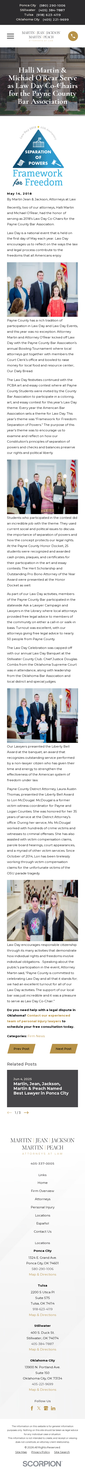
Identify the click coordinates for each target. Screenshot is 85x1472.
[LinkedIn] (53, 1408)
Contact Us (42, 1231)
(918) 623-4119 (48, 14)
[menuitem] (21, 1452)
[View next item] (26, 1112)
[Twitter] (39, 1408)
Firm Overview (42, 1191)
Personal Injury (42, 1207)
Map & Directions (42, 1274)
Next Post (63, 1049)
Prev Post (21, 1049)
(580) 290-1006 (52, 5)
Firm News (36, 1036)
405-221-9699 (42, 1384)
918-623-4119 (43, 1309)
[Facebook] (32, 1408)
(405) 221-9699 (56, 19)
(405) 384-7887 (52, 10)
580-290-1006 (42, 1269)
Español (42, 1223)
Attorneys (42, 1199)
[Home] (41, 36)
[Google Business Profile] (46, 1408)
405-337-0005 (42, 1163)
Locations (42, 1215)
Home (43, 1183)
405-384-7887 (42, 1344)
